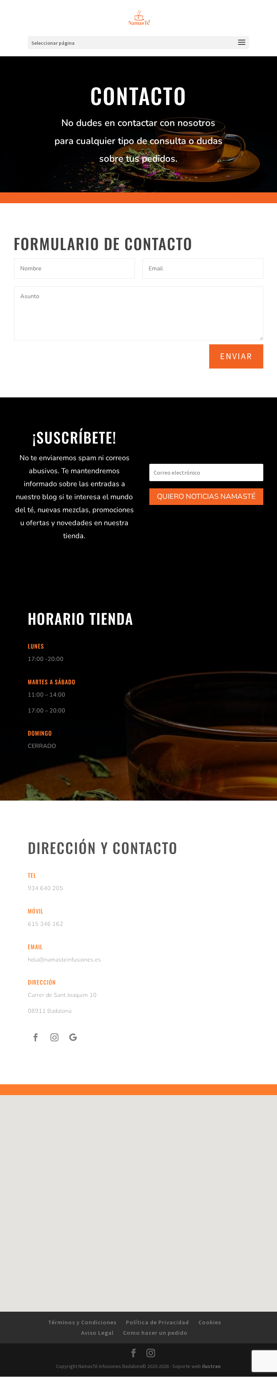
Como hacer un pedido (155, 1332)
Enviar (236, 356)
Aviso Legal (97, 1332)
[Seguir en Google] (73, 1037)
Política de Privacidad (157, 1322)
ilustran (211, 1366)
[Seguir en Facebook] (36, 1037)
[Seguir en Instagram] (54, 1037)
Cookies (209, 1322)
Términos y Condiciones (82, 1322)
